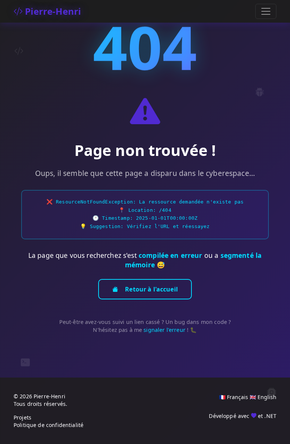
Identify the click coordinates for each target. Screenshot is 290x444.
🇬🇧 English (263, 397)
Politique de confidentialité (48, 425)
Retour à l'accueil (151, 289)
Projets (22, 417)
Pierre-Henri (52, 11)
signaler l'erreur (164, 329)
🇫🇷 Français (233, 397)
